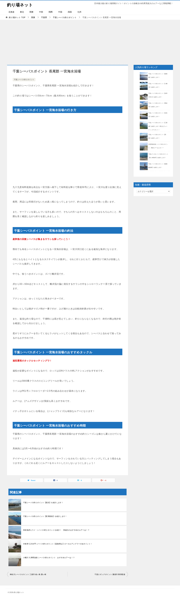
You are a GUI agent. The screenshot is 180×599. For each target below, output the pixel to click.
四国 (70, 12)
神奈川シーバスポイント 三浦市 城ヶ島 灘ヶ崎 (28, 574)
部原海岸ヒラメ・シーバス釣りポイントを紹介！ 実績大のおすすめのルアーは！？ (56, 530)
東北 (22, 12)
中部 (41, 12)
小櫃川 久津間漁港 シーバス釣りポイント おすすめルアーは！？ (49, 558)
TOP (17, 17)
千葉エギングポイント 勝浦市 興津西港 (109, 574)
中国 (60, 12)
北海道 (11, 12)
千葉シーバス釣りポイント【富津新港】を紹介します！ (45, 516)
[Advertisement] (90, 41)
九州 (79, 12)
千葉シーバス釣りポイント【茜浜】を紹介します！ (43, 503)
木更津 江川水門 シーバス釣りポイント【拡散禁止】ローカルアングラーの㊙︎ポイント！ (57, 544)
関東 (31, 12)
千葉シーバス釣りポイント (24, 80)
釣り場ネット (20, 5)
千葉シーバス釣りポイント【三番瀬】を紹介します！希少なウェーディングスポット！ (157, 126)
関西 (51, 12)
